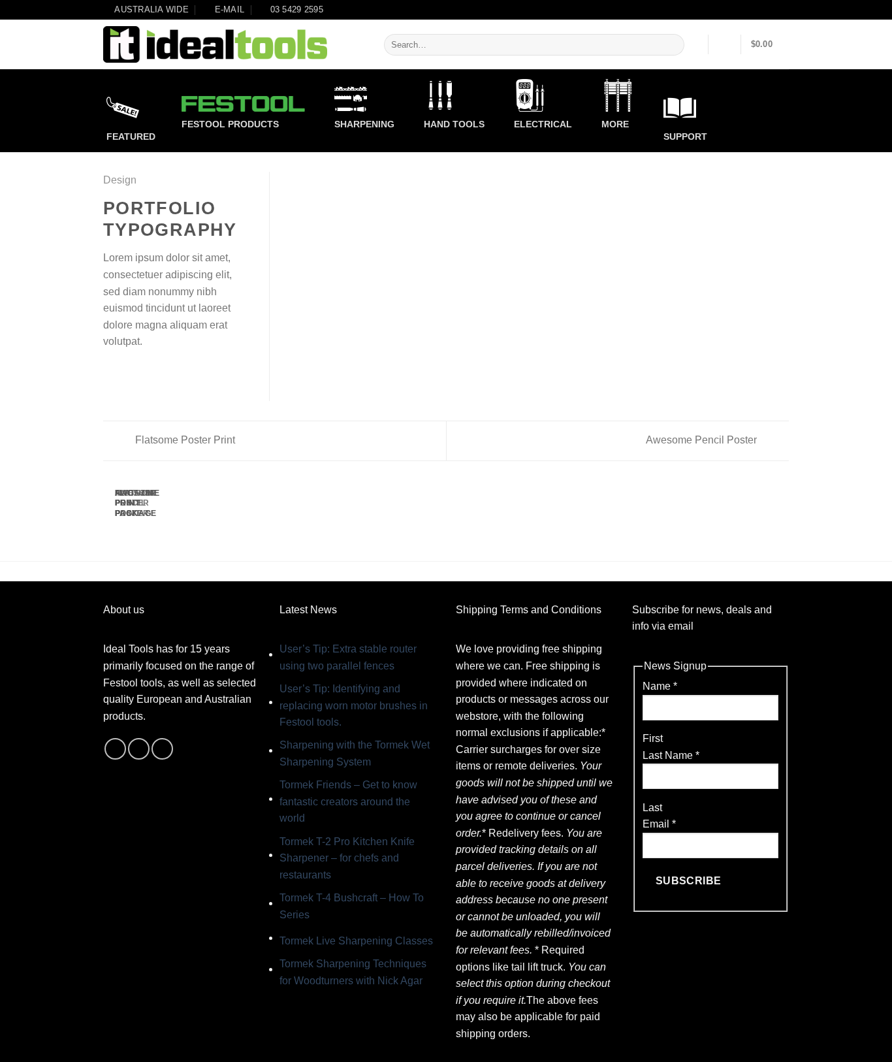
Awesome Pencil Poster (702, 439)
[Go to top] (865, 1044)
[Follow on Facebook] (115, 749)
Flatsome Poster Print (184, 439)
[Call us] (162, 749)
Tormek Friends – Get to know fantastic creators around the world (348, 801)
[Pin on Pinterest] (158, 372)
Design (119, 179)
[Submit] (672, 45)
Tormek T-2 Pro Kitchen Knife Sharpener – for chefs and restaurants (347, 858)
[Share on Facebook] (111, 372)
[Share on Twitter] (127, 372)
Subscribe (689, 880)
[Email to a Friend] (143, 372)
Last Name (671, 755)
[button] (724, 44)
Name (660, 686)
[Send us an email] (139, 749)
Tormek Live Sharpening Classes (356, 940)
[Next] (146, 516)
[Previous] (111, 516)
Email (659, 823)
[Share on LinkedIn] (175, 372)
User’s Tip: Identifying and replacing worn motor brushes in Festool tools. (353, 705)
